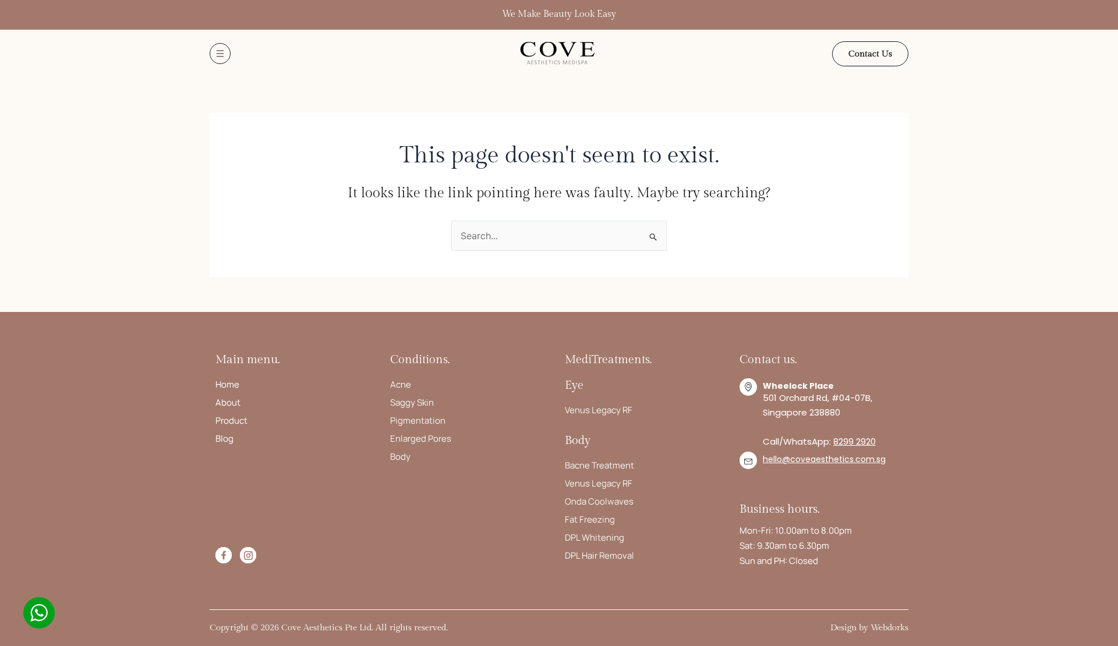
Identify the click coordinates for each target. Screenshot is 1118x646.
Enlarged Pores (420, 438)
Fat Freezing (590, 519)
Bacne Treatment (599, 465)
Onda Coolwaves (599, 501)
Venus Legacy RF (598, 410)
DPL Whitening (594, 537)
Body (400, 456)
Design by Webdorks (869, 628)
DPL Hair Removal (599, 555)
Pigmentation (417, 420)
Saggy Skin (412, 402)
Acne (400, 384)
